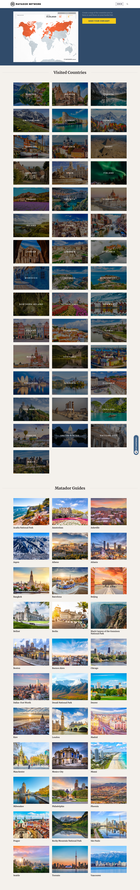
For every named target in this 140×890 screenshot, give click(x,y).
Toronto (56, 875)
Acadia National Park (23, 528)
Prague (16, 841)
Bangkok (17, 597)
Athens (55, 562)
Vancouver (96, 875)
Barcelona (57, 597)
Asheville (95, 528)
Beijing (94, 597)
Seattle (16, 875)
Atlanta (94, 562)
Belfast (16, 631)
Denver (94, 702)
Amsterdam (57, 528)
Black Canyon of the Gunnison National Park (105, 632)
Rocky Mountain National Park (67, 841)
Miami (94, 772)
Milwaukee (18, 806)
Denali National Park (62, 702)
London (56, 737)
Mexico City (57, 772)
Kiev (15, 737)
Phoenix (95, 806)
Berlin (55, 631)
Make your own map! (99, 21)
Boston (16, 668)
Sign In (119, 4)
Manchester (18, 772)
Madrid (94, 737)
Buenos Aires (58, 668)
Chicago (94, 668)
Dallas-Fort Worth (22, 702)
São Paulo (95, 841)
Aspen (16, 562)
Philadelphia (58, 806)
